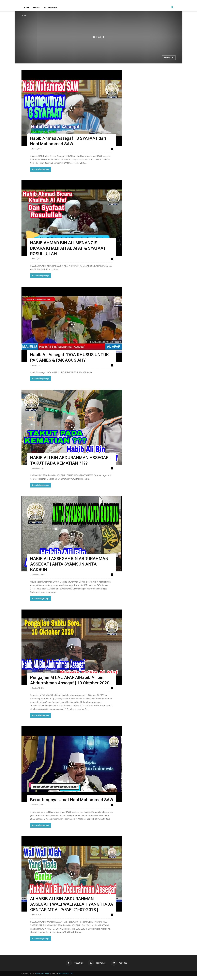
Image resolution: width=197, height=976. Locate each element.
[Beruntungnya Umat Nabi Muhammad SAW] (71, 764)
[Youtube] (173, 2)
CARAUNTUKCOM (65, 973)
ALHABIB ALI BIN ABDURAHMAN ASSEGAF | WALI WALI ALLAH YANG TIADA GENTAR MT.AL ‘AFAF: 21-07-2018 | (71, 904)
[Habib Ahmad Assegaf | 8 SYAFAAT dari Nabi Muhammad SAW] (71, 108)
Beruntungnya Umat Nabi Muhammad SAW (71, 799)
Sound (36, 7)
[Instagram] (168, 2)
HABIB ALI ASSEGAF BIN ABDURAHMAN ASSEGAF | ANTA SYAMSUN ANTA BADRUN (69, 564)
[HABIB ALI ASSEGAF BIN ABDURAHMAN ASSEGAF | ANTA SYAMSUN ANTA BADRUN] (71, 533)
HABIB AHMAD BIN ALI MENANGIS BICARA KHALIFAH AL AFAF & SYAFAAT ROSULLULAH (68, 248)
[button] (172, 7)
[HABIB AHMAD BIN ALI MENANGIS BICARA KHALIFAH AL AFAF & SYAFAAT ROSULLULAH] (71, 218)
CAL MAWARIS (50, 7)
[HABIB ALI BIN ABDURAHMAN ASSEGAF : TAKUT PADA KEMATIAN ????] (71, 427)
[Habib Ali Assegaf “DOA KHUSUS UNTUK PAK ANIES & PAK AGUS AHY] (71, 324)
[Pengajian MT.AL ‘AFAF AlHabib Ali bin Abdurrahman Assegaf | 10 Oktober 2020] (71, 647)
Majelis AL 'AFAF (42, 973)
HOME (26, 7)
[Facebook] (164, 2)
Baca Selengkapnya (40, 169)
